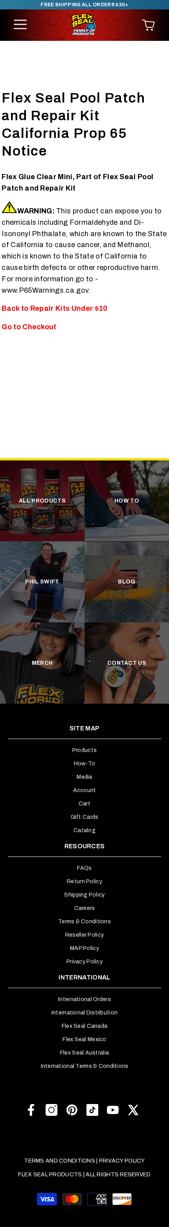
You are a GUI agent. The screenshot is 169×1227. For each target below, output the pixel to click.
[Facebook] (31, 1110)
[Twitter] (133, 1110)
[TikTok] (92, 1110)
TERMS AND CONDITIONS (59, 1161)
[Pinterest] (72, 1110)
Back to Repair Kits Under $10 (54, 308)
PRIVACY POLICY (122, 1161)
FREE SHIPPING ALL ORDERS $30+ (84, 4)
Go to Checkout (29, 327)
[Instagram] (51, 1110)
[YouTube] (113, 1110)
